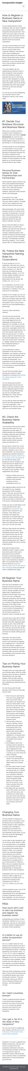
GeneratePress (14, 1068)
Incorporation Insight (12, 3)
